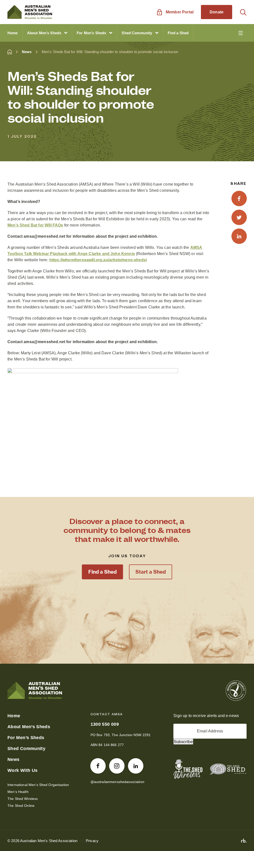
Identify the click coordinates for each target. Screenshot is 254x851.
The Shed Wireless (22, 799)
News (27, 52)
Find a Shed (102, 572)
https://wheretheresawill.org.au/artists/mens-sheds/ (98, 260)
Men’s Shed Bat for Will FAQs (35, 225)
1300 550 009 (105, 724)
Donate (216, 12)
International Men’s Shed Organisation (38, 785)
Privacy (92, 841)
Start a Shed (150, 572)
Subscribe (183, 741)
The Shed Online (20, 806)
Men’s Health (18, 792)
